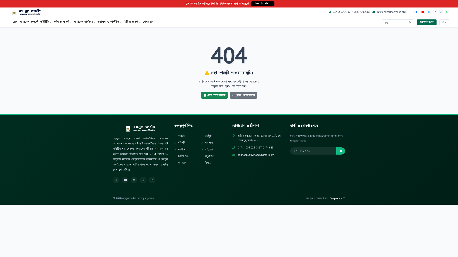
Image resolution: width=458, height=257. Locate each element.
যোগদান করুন (426, 22)
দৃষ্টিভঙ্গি (181, 142)
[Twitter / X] (429, 12)
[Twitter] (134, 180)
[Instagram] (435, 12)
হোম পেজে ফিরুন (216, 95)
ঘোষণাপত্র (182, 156)
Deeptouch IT (337, 198)
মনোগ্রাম (181, 163)
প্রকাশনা (208, 142)
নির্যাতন (208, 163)
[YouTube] (422, 12)
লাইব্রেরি (208, 149)
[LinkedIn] (441, 12)
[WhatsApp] (447, 12)
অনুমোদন (209, 156)
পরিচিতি (181, 136)
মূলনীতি (181, 149)
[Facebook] (416, 12)
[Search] (410, 22)
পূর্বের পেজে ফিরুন (245, 95)
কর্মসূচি (207, 136)
